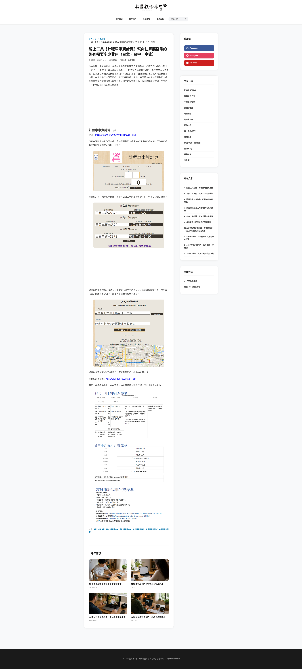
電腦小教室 (188, 108)
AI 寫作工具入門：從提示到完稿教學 (198, 193)
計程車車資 (127, 529)
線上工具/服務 (100, 39)
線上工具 (97, 529)
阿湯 (115, 60)
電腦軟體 (187, 113)
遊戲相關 (187, 154)
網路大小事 (188, 119)
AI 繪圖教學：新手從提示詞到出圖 (197, 222)
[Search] (185, 19)
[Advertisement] (129, 107)
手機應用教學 (189, 102)
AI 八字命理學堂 (190, 281)
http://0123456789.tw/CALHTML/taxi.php (115, 135)
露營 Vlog (188, 148)
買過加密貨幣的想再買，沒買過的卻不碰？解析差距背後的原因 (198, 229)
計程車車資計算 (116, 529)
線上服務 (105, 529)
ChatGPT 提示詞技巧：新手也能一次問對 (199, 246)
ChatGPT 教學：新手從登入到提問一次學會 (199, 237)
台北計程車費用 (139, 529)
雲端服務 (187, 137)
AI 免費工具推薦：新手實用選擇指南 (198, 188)
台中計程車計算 (151, 529)
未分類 (186, 160)
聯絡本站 (160, 19)
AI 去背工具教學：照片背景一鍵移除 (198, 216)
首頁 (90, 39)
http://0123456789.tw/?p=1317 (121, 379)
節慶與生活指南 (190, 90)
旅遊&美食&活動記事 (192, 143)
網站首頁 (119, 19)
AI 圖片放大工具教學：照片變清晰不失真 (198, 200)
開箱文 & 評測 (189, 96)
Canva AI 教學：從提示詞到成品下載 (199, 253)
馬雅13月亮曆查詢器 (192, 287)
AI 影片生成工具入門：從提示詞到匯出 (198, 209)
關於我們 (132, 19)
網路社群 (187, 125)
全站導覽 (146, 19)
